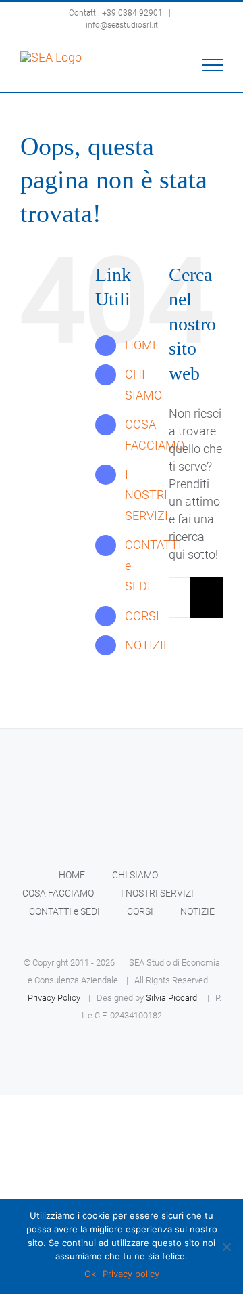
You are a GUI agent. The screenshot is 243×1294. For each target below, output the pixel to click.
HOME (142, 345)
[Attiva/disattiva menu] (213, 65)
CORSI (142, 616)
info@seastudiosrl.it (122, 25)
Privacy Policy (54, 998)
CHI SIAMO (135, 874)
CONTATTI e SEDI (64, 911)
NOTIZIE (147, 645)
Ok (90, 1273)
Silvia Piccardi (172, 998)
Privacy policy (131, 1273)
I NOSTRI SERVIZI (146, 495)
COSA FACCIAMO (58, 893)
